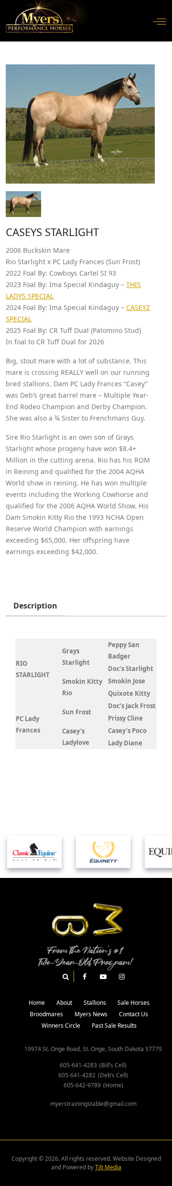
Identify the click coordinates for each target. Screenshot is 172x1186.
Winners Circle (61, 1025)
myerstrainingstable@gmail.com (93, 1104)
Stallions (95, 1003)
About (64, 1003)
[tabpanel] (86, 694)
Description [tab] (35, 605)
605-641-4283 (78, 1065)
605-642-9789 (82, 1085)
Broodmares (46, 1014)
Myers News (91, 1014)
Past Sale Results (114, 1025)
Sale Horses (134, 1003)
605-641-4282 (77, 1075)
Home (37, 1003)
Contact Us (133, 1014)
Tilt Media (108, 1167)
